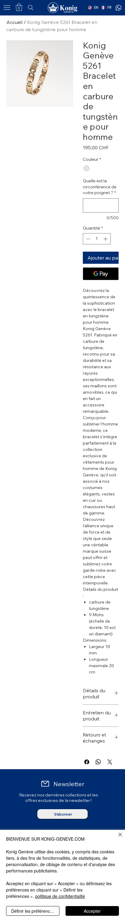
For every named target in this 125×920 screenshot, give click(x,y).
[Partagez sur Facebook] (86, 762)
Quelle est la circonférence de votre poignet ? (100, 186)
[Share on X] (109, 762)
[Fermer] (116, 838)
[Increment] (106, 238)
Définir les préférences (33, 911)
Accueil (14, 22)
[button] (19, 7)
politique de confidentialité (60, 896)
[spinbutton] (96, 238)
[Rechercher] (39, 8)
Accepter (92, 911)
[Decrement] (87, 238)
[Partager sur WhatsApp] (98, 762)
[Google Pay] (101, 273)
